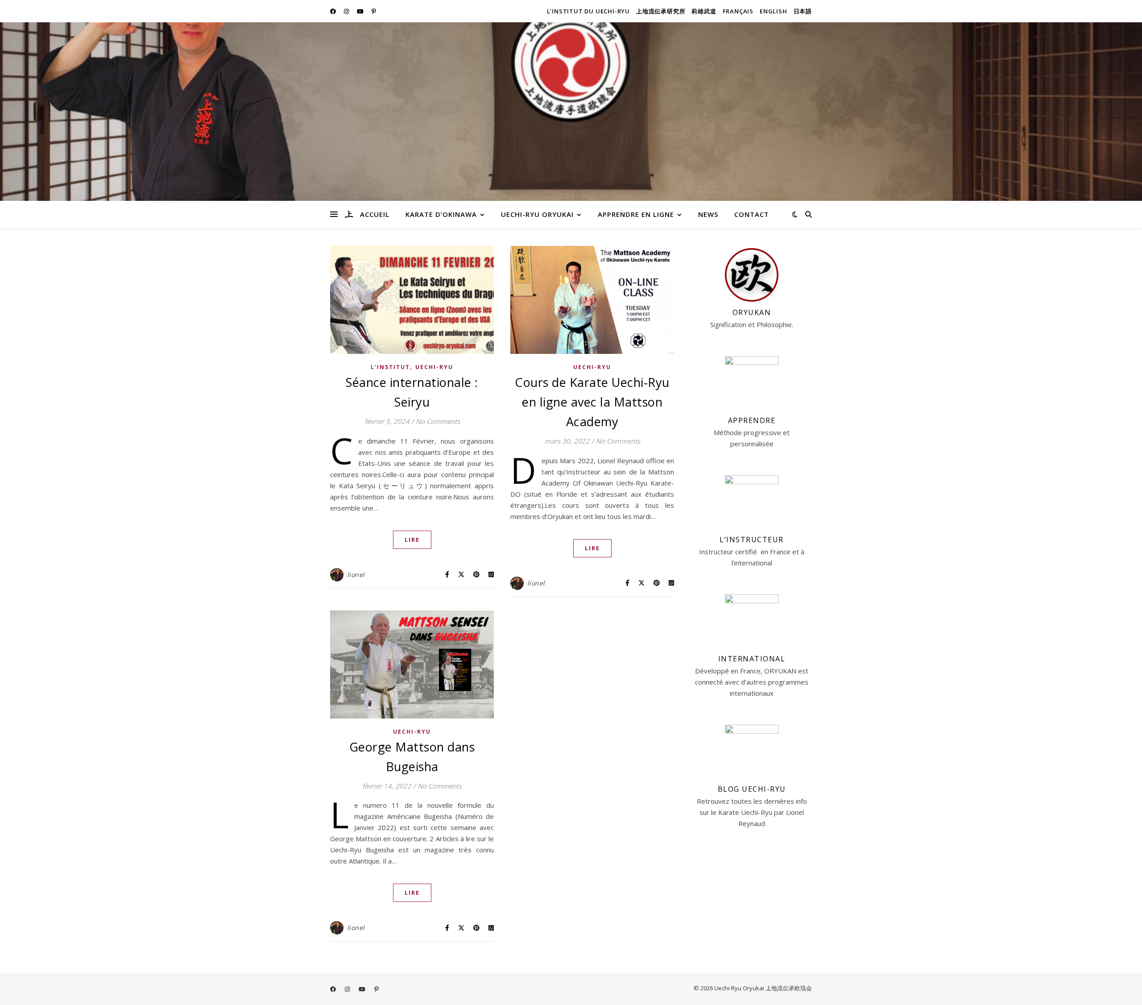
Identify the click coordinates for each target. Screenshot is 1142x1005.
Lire (412, 540)
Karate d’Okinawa (441, 214)
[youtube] (361, 11)
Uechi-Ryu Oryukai (537, 214)
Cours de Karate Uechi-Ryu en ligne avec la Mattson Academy (592, 402)
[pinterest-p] (374, 11)
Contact (751, 214)
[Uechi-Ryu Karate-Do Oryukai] (348, 214)
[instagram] (347, 11)
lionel (356, 574)
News (708, 214)
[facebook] (333, 11)
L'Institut (390, 367)
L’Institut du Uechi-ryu (588, 11)
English (773, 11)
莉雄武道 (703, 11)
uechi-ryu (434, 367)
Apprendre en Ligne (636, 214)
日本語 (803, 11)
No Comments (438, 421)
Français (738, 11)
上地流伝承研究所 (660, 11)
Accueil (374, 214)
